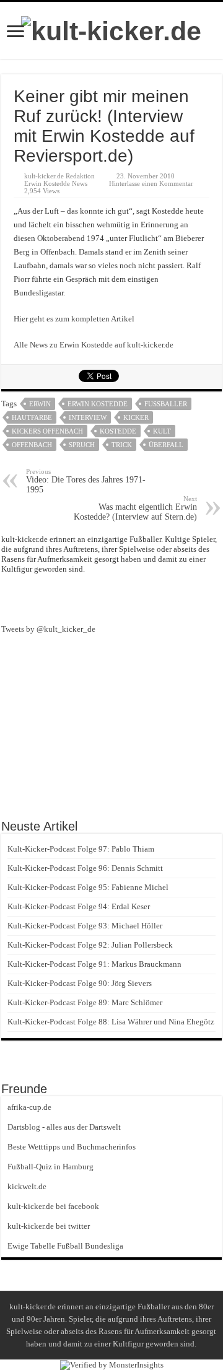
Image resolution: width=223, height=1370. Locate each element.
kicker (136, 417)
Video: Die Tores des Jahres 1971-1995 (86, 481)
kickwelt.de (26, 1186)
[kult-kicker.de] (111, 29)
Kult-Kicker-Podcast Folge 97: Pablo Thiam (80, 848)
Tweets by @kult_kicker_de (48, 629)
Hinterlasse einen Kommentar (151, 183)
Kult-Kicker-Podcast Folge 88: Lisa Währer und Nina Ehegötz (110, 1021)
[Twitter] (134, 598)
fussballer (165, 404)
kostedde (118, 431)
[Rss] (89, 598)
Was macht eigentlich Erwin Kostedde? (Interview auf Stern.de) (135, 508)
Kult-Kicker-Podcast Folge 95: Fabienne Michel (87, 887)
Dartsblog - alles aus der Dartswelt (64, 1127)
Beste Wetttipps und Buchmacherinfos (71, 1146)
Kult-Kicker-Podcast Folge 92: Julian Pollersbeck (90, 944)
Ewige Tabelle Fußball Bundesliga (65, 1245)
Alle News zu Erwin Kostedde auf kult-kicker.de (93, 344)
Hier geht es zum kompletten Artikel (74, 318)
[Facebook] (111, 598)
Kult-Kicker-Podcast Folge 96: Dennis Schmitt (85, 868)
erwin (40, 404)
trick (122, 444)
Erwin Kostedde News (55, 183)
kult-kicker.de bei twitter (48, 1226)
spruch (82, 444)
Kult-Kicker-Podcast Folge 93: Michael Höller (84, 925)
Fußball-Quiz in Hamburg (50, 1166)
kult (162, 431)
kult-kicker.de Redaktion (59, 176)
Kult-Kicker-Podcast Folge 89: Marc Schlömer (84, 1002)
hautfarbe (32, 417)
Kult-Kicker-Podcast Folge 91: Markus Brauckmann (94, 964)
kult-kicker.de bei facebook (53, 1206)
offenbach (32, 444)
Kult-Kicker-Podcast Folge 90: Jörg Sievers (79, 983)
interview (88, 417)
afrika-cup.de (29, 1107)
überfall (166, 444)
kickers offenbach (47, 431)
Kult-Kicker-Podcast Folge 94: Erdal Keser (78, 906)
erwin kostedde (98, 404)
